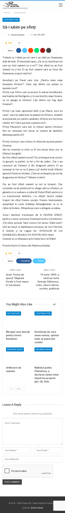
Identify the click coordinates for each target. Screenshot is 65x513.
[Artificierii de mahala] (18, 356)
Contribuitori (11, 20)
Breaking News (15, 349)
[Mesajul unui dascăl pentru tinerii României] (18, 320)
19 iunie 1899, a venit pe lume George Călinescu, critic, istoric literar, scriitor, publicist (47, 281)
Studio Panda (37, 508)
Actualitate (13, 313)
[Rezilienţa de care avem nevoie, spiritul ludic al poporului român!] (46, 320)
